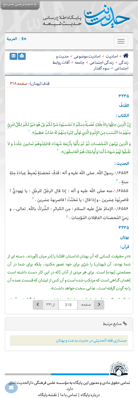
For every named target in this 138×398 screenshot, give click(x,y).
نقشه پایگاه (47, 395)
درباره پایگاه (90, 395)
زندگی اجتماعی (102, 62)
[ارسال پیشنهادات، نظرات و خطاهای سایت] (11, 387)
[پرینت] (22, 56)
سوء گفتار (101, 68)
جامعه (79, 62)
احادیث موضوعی (87, 56)
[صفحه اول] (125, 56)
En (24, 39)
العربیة (12, 39)
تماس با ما (68, 395)
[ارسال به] (13, 56)
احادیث (112, 56)
